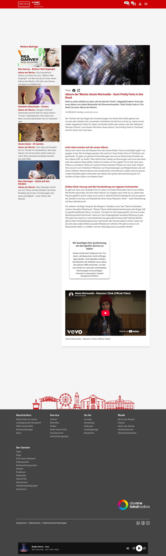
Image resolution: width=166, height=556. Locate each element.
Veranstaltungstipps (59, 436)
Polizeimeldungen (24, 429)
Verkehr (53, 419)
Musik (121, 415)
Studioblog (89, 423)
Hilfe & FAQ (21, 479)
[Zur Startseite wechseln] (24, 4)
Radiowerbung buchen (26, 465)
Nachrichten (23, 415)
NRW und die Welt (24, 426)
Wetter (53, 426)
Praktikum (21, 472)
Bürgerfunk (89, 433)
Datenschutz (22, 482)
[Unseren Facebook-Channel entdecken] (143, 523)
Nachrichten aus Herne (26, 419)
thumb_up (144, 548)
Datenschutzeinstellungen (55, 523)
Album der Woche (126, 426)
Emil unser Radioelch (26, 458)
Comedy (88, 419)
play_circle (139, 548)
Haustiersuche (56, 433)
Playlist (121, 423)
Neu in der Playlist (126, 419)
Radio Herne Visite (58, 429)
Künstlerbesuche (125, 429)
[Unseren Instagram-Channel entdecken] (148, 523)
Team (18, 452)
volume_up (127, 548)
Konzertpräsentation (127, 433)
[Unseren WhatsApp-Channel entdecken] (138, 523)
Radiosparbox (22, 462)
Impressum (21, 489)
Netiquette (21, 475)
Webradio (88, 426)
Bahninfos (54, 423)
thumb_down (133, 548)
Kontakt (19, 469)
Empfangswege (91, 429)
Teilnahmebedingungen (27, 486)
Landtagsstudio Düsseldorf (28, 423)
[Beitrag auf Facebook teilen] (73, 90)
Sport (18, 433)
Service (54, 415)
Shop (18, 455)
